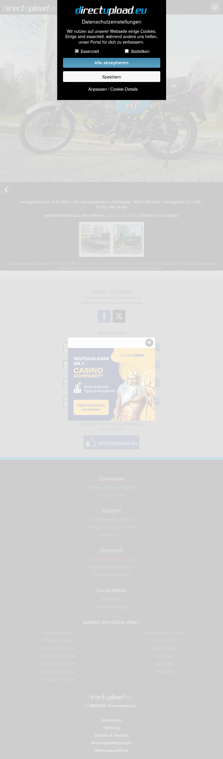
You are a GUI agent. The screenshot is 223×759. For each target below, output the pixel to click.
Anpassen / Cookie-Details (113, 89)
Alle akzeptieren (111, 62)
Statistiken (140, 51)
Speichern (111, 77)
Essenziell (90, 51)
